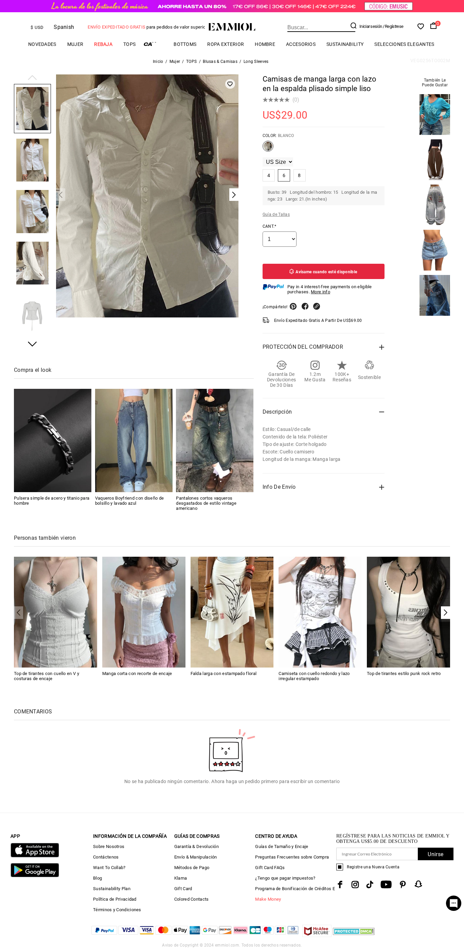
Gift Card (183, 888)
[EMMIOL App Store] (35, 856)
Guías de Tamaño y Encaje (281, 846)
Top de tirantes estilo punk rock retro (404, 673)
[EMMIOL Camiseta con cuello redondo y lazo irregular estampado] (320, 611)
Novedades (42, 44)
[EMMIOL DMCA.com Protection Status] (354, 935)
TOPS (129, 44)
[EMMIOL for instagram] (355, 884)
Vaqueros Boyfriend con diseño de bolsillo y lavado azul (129, 501)
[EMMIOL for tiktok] (370, 884)
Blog (97, 878)
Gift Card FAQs (270, 867)
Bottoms (185, 44)
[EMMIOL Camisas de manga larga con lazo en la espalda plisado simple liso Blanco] (268, 149)
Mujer (75, 44)
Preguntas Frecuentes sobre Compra (292, 857)
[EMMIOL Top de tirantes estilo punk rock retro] (408, 611)
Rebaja (103, 44)
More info (320, 291)
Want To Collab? (109, 867)
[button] (32, 78)
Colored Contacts (191, 899)
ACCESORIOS (301, 44)
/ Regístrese (393, 26)
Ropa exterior (225, 44)
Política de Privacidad (115, 899)
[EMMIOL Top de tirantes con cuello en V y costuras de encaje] (55, 611)
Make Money (268, 899)
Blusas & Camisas (220, 61)
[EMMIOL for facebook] (340, 884)
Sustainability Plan (111, 888)
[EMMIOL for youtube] (386, 884)
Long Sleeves (256, 61)
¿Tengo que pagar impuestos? (285, 878)
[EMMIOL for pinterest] (403, 884)
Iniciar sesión (370, 26)
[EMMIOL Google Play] (35, 875)
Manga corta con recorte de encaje (137, 673)
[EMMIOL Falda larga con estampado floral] (232, 611)
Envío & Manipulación (195, 857)
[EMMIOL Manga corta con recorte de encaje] (143, 611)
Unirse (435, 854)
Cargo (154, 44)
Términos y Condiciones (117, 909)
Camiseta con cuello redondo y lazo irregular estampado (314, 676)
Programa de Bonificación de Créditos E (295, 888)
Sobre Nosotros (108, 846)
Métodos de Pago (192, 867)
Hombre (265, 44)
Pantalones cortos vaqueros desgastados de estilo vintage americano (206, 503)
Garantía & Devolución (196, 846)
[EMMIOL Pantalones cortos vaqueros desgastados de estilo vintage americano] (214, 440)
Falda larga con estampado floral (224, 673)
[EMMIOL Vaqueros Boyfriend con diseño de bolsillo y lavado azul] (134, 440)
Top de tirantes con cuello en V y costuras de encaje (46, 676)
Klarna (180, 878)
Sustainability (344, 44)
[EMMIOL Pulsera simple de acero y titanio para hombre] (52, 440)
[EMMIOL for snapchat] (418, 884)
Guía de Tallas (276, 214)
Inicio (158, 61)
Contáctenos (106, 857)
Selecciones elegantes (404, 44)
